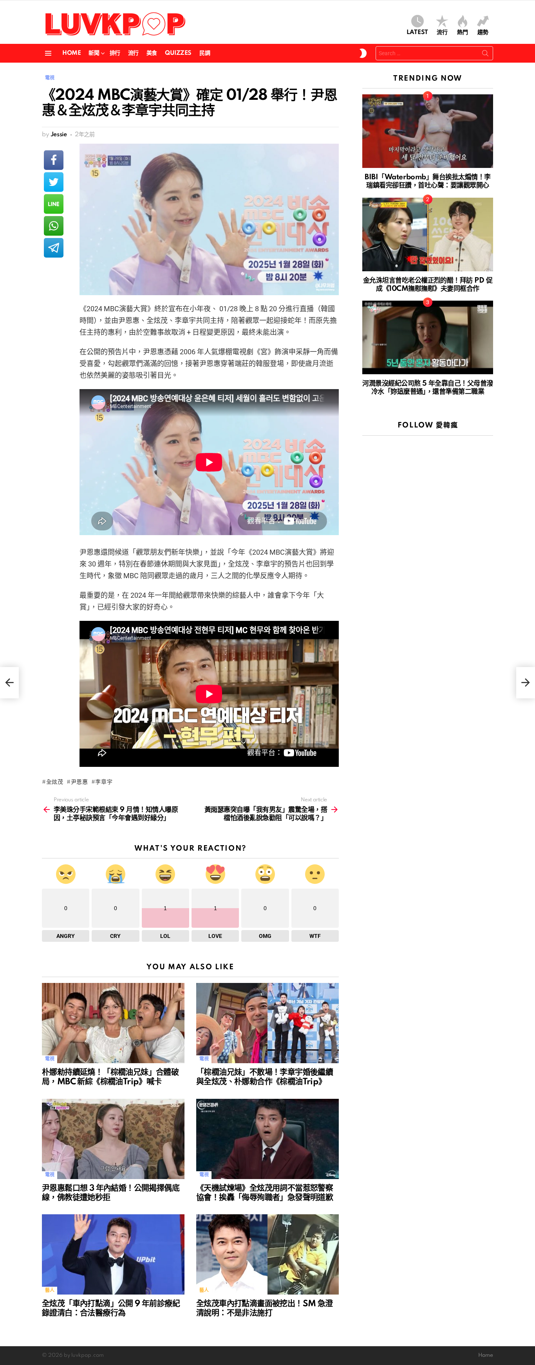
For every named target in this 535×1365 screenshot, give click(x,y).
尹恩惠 (79, 782)
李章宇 (103, 782)
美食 (151, 53)
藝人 (49, 1290)
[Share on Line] (53, 204)
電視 (49, 1059)
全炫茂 (54, 782)
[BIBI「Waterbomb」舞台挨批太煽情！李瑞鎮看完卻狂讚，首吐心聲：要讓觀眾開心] (427, 131)
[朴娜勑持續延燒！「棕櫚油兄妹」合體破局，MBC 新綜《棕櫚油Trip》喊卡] (113, 1023)
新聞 (94, 53)
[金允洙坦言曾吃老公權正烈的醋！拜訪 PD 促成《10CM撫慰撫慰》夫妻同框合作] (427, 234)
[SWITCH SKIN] (363, 53)
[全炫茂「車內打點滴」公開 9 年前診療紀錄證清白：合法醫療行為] (113, 1254)
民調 (204, 53)
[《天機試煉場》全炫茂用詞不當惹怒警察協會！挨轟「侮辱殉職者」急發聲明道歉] (267, 1139)
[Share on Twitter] (53, 182)
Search (485, 54)
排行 (115, 53)
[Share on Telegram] (53, 248)
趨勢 (482, 32)
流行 (442, 32)
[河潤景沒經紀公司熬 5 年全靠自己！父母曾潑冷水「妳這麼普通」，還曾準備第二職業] (427, 337)
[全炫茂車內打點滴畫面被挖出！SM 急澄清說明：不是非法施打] (267, 1254)
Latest (417, 32)
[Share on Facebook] (53, 160)
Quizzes (178, 53)
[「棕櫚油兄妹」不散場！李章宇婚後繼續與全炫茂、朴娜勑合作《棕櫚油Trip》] (267, 1023)
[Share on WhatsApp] (53, 226)
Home (71, 53)
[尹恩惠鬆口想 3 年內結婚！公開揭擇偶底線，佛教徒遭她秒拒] (113, 1139)
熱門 (462, 32)
